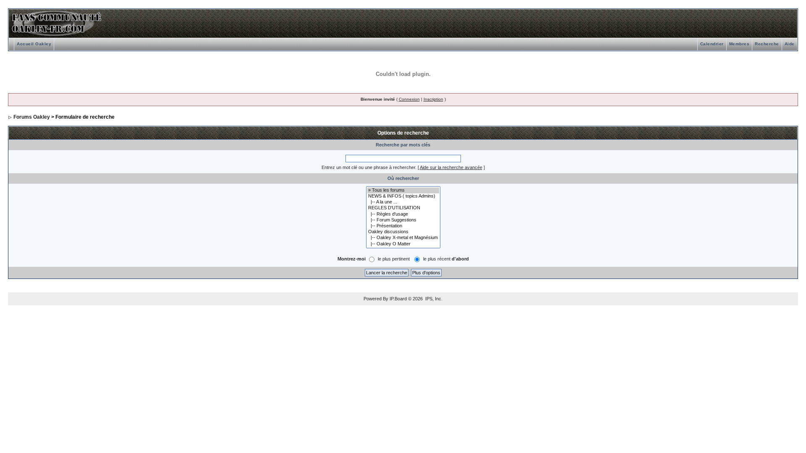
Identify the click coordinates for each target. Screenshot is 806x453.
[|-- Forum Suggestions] (403, 220)
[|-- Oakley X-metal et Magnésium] (403, 238)
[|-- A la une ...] (403, 202)
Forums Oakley (31, 117)
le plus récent (446, 258)
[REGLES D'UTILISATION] (403, 208)
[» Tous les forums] (403, 190)
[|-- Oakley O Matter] (403, 244)
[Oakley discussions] (403, 232)
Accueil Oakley (34, 44)
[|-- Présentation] (403, 226)
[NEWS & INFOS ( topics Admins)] (403, 196)
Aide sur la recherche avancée (451, 167)
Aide (790, 44)
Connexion (409, 99)
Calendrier (712, 44)
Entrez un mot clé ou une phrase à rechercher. (369, 167)
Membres (739, 44)
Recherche (767, 44)
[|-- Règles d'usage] (403, 214)
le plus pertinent (394, 258)
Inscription (433, 99)
